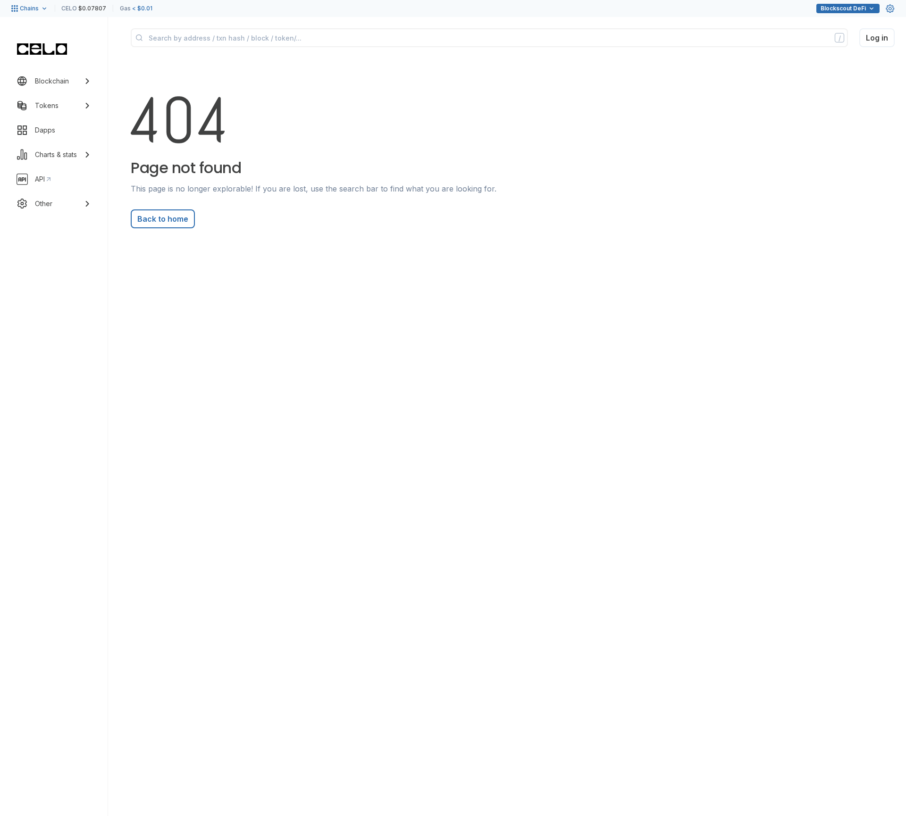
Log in (877, 37)
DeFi (843, 8)
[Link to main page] (42, 49)
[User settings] (890, 8)
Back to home (162, 219)
